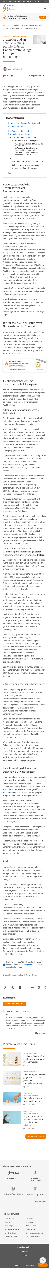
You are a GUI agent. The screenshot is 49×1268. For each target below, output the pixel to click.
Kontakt (24, 1255)
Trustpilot (24, 1)
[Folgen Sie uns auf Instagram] (42, 1)
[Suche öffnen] (39, 8)
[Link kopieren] (5, 987)
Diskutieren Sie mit (14, 1004)
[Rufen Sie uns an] (35, 1)
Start (4, 25)
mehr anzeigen (41, 1201)
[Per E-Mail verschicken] (32, 987)
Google (9, 1)
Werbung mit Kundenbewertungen (15, 36)
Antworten (42, 1033)
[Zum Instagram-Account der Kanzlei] (45, 987)
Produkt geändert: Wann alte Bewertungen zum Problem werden (34, 1059)
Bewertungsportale (30, 1053)
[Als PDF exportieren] (12, 987)
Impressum (24, 1251)
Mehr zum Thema (36, 1136)
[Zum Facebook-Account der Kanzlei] (39, 987)
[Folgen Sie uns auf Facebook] (45, 1)
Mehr (43, 17)
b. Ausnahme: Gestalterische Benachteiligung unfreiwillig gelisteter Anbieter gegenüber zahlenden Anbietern (26, 151)
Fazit (10, 173)
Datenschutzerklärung (24, 1247)
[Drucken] (19, 987)
